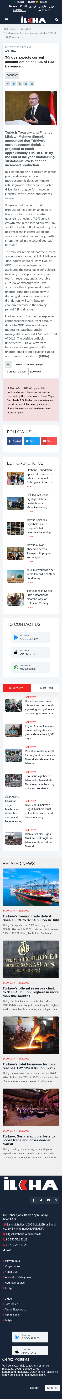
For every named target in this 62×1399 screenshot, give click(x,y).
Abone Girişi (12, 1315)
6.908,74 (43, 2)
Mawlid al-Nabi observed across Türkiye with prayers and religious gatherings (39, 553)
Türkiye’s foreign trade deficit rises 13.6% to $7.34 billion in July (31, 918)
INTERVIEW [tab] (15, 687)
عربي (52, 6)
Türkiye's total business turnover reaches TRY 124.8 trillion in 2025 (30, 1066)
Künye (9, 1288)
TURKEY (17, 364)
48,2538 (20, 2)
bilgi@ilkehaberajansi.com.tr (23, 1234)
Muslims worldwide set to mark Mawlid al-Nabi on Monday (41, 574)
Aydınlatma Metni (15, 1282)
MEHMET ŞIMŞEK (35, 364)
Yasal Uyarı (12, 1271)
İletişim (8, 1320)
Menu (8, 19)
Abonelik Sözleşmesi (18, 1277)
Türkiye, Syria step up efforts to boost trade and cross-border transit (29, 1140)
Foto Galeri (11, 1304)
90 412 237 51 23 (16, 1245)
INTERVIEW (30, 697)
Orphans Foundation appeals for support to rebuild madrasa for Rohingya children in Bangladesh (40, 478)
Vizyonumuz (12, 1266)
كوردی (32, 6)
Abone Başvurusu (15, 1309)
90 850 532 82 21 (16, 1239)
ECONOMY (25, 29)
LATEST (30, 511)
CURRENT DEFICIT (16, 372)
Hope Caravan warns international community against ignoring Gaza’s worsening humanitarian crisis (39, 709)
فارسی (42, 6)
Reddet (34, 1387)
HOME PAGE (9, 29)
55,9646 (31, 2)
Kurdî (23, 6)
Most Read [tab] (46, 687)
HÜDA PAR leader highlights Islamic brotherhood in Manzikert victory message (38, 503)
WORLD (30, 486)
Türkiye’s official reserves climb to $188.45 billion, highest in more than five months (31, 992)
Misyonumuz (12, 1260)
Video (8, 1298)
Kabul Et (52, 1387)
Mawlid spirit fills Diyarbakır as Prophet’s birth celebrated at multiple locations (40, 528)
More (6, 1250)
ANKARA (10, 51)
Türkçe (13, 6)
